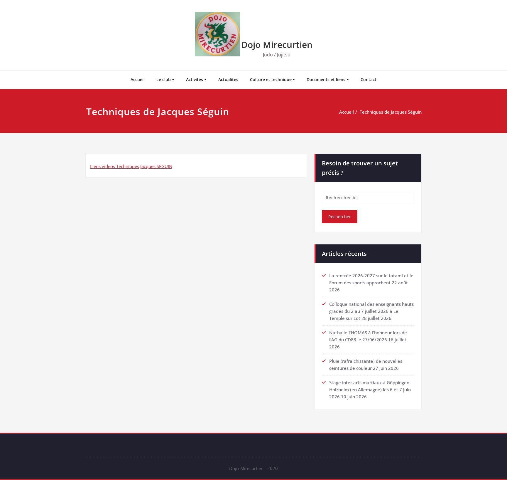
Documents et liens (326, 79)
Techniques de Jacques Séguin (391, 112)
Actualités (228, 79)
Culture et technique (271, 79)
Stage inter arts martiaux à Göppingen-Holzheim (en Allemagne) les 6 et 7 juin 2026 (370, 390)
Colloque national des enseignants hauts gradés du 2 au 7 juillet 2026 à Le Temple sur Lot (371, 311)
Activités (194, 79)
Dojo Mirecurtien (276, 44)
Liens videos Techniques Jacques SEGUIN (131, 166)
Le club (163, 79)
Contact (368, 79)
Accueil (138, 79)
